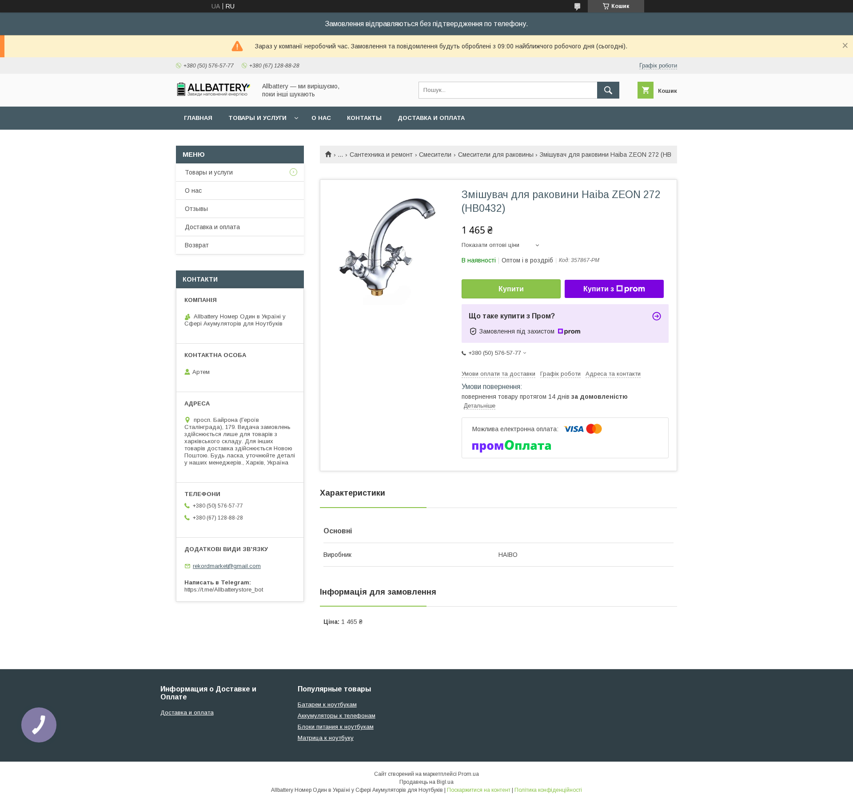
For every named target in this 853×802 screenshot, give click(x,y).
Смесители (435, 154)
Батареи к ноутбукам (327, 704)
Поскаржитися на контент (478, 790)
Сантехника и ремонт (381, 154)
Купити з (598, 289)
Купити (511, 289)
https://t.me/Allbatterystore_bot (223, 589)
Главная (198, 118)
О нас (321, 118)
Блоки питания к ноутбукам (336, 726)
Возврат (197, 245)
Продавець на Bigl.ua (426, 782)
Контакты (364, 118)
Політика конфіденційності (548, 790)
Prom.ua (468, 774)
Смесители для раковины (496, 154)
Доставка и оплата (431, 118)
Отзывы (196, 208)
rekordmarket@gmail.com (227, 566)
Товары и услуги (257, 118)
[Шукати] (608, 90)
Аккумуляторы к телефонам (336, 715)
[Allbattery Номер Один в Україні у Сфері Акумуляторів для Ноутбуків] (213, 94)
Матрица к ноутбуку (326, 738)
